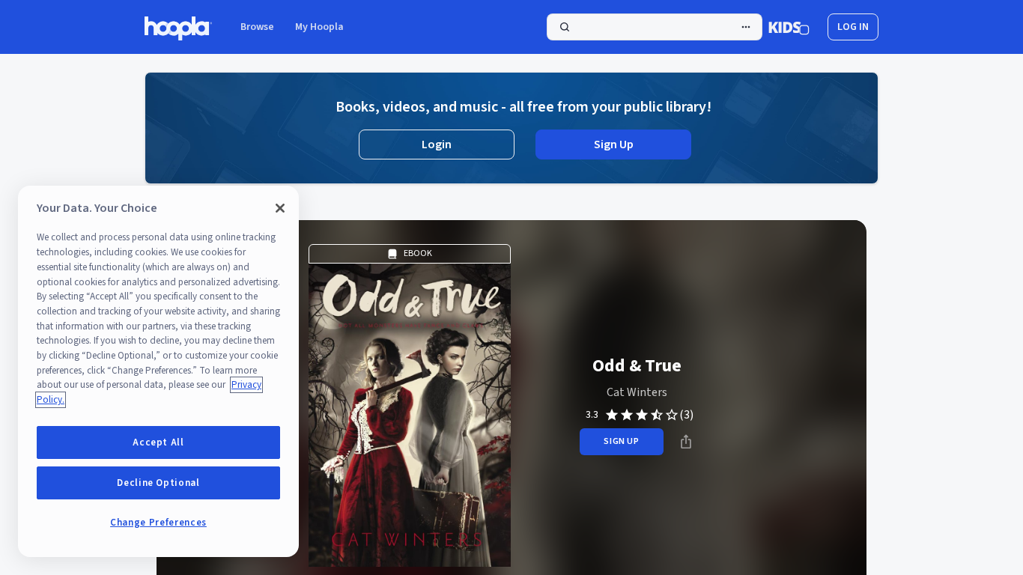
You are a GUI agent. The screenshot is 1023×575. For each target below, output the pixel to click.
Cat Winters (637, 392)
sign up (621, 441)
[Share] (686, 441)
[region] (158, 371)
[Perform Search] (654, 26)
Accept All (158, 442)
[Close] (280, 208)
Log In (853, 26)
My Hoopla (319, 26)
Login (437, 144)
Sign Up (614, 144)
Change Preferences (158, 522)
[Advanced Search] (745, 27)
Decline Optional (158, 483)
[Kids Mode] (789, 27)
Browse (257, 26)
